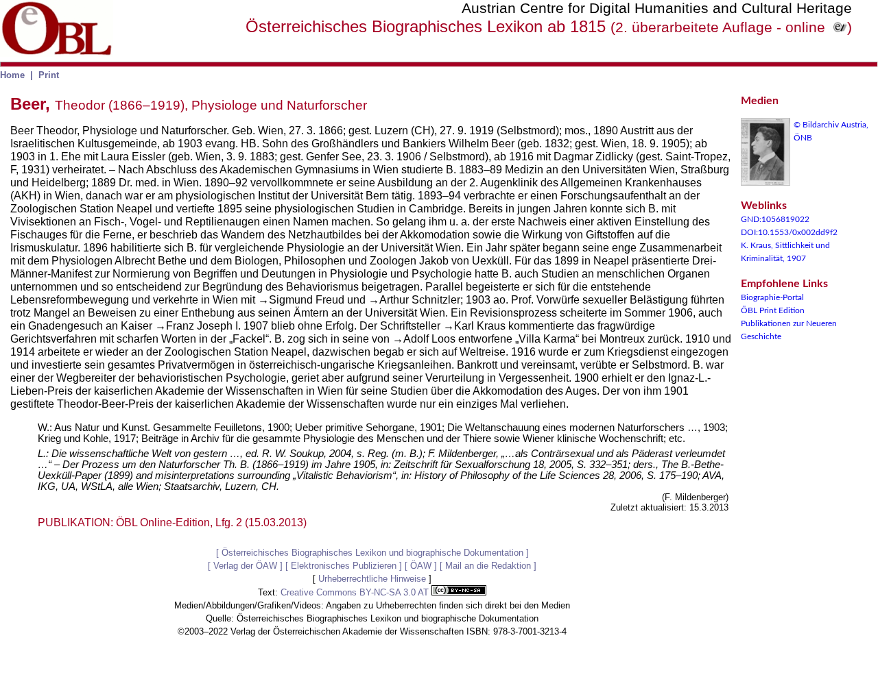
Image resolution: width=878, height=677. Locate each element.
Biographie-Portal (772, 297)
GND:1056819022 (775, 219)
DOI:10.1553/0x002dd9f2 (789, 232)
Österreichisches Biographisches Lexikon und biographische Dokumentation (372, 552)
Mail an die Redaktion (488, 566)
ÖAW (420, 566)
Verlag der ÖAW (245, 566)
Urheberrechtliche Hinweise (372, 579)
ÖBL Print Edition (773, 310)
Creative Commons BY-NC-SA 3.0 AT (356, 592)
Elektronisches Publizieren (343, 566)
